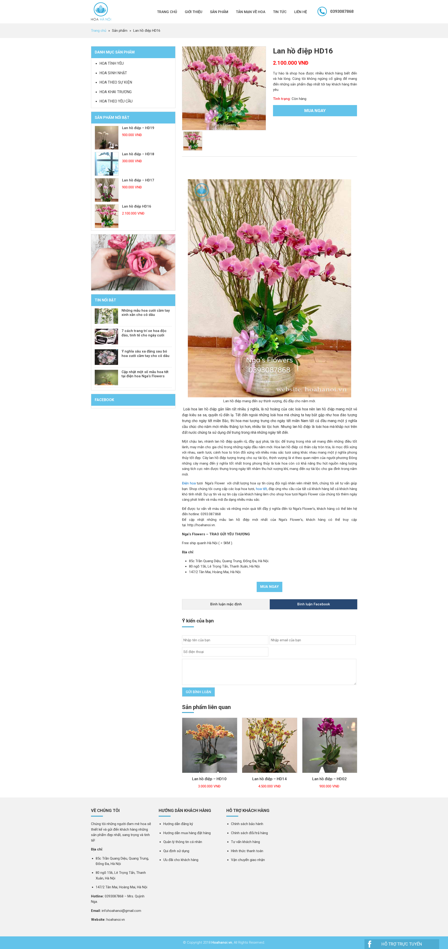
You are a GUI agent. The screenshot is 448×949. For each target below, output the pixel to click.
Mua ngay (315, 110)
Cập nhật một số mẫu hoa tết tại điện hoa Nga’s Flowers (145, 374)
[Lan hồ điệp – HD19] (107, 138)
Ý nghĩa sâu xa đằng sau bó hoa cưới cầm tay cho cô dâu (145, 353)
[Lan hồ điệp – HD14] (269, 775)
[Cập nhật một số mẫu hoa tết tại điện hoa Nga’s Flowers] (106, 377)
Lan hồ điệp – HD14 (269, 778)
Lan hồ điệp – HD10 (209, 778)
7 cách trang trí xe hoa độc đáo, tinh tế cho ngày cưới (144, 333)
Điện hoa (189, 483)
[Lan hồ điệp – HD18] (107, 164)
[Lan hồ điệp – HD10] (209, 775)
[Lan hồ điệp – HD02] (329, 775)
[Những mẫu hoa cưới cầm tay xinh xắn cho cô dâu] (106, 316)
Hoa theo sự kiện (115, 82)
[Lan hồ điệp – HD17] (107, 190)
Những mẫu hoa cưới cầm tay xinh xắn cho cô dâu (146, 312)
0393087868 (342, 11)
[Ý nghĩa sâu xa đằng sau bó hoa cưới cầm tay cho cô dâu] (106, 357)
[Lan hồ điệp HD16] (107, 216)
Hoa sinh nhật (113, 73)
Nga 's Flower (101, 11)
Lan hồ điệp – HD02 (329, 778)
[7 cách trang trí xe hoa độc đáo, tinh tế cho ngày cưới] (106, 336)
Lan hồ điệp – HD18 (138, 154)
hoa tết (261, 489)
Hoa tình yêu (111, 63)
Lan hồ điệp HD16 (136, 206)
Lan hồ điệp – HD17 (138, 180)
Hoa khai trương (115, 92)
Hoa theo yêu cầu (116, 101)
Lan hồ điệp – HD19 (138, 128)
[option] (224, 88)
